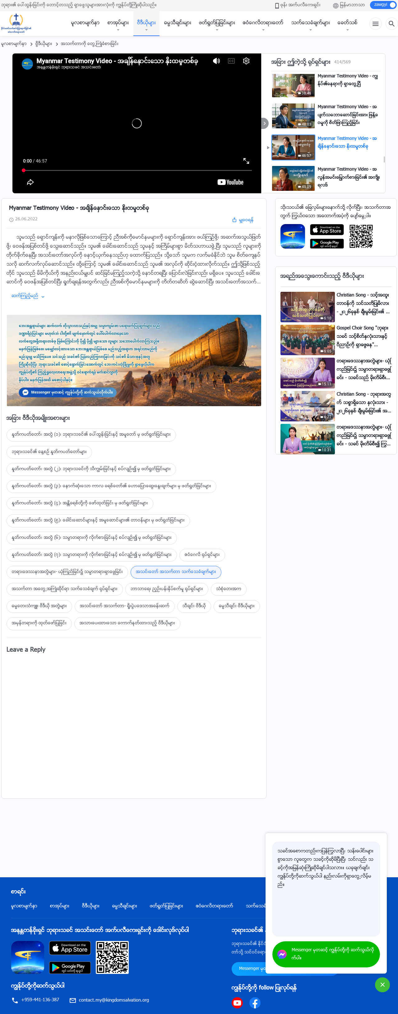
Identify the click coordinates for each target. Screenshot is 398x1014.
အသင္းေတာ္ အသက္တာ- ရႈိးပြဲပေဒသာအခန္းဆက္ (124, 606)
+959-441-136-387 (40, 1000)
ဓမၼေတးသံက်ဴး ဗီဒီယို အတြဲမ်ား (39, 606)
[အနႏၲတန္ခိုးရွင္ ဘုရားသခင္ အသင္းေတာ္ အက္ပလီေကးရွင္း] (292, 236)
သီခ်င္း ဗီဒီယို (194, 606)
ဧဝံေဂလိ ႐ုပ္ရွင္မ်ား (202, 555)
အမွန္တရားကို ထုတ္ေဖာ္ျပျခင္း (39, 623)
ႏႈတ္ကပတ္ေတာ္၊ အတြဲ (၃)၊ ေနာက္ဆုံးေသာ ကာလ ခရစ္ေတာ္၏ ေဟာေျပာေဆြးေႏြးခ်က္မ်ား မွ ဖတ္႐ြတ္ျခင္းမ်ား (111, 486)
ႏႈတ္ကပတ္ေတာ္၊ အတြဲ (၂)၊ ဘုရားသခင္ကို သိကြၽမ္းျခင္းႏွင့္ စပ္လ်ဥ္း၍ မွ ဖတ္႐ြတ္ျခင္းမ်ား (91, 469)
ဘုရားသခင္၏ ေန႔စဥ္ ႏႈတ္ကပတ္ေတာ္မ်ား (49, 452)
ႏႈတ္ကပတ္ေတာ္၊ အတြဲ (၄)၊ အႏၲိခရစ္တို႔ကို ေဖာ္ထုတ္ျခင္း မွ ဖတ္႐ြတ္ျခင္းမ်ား (80, 503)
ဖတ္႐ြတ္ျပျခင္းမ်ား (217, 23)
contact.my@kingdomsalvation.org (114, 1000)
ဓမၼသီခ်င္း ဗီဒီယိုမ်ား (237, 606)
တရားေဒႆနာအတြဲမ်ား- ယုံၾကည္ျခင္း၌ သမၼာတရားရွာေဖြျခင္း (67, 572)
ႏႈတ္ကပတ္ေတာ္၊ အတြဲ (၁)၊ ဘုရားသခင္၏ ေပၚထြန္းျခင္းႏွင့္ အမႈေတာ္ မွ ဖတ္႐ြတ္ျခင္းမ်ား (91, 435)
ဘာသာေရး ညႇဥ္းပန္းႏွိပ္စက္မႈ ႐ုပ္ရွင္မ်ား (167, 589)
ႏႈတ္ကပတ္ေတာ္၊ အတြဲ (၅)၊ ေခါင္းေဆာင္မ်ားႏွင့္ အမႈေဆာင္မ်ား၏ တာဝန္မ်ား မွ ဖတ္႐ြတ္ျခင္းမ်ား (98, 520)
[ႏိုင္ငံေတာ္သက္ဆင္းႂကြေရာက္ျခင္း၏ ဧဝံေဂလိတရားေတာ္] (19, 23)
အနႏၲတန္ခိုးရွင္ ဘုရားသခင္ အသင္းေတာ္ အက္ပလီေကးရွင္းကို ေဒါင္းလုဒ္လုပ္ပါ (100, 931)
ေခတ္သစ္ (348, 23)
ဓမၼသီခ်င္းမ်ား (177, 23)
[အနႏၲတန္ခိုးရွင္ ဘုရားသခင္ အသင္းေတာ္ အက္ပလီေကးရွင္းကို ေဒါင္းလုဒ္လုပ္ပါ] (27, 957)
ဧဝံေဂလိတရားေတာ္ (263, 23)
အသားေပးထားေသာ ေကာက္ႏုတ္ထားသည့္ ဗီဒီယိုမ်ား (127, 623)
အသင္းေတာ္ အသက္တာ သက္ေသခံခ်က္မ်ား (176, 572)
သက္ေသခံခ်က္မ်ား (310, 23)
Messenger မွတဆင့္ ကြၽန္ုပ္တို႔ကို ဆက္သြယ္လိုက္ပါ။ (333, 954)
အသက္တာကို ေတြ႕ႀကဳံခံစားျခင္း (89, 44)
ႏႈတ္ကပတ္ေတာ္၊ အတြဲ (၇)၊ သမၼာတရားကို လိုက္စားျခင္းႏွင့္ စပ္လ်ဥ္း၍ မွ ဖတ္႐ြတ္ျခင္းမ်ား (92, 555)
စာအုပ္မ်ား (118, 23)
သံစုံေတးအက (228, 589)
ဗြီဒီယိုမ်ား (43, 44)
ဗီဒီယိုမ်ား (146, 23)
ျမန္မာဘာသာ (352, 5)
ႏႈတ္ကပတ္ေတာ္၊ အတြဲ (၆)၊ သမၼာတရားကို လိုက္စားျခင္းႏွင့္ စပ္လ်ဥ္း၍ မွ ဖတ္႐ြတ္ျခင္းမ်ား (92, 538)
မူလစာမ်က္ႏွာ (85, 23)
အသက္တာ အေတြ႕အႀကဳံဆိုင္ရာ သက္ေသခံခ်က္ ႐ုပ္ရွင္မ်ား (65, 589)
